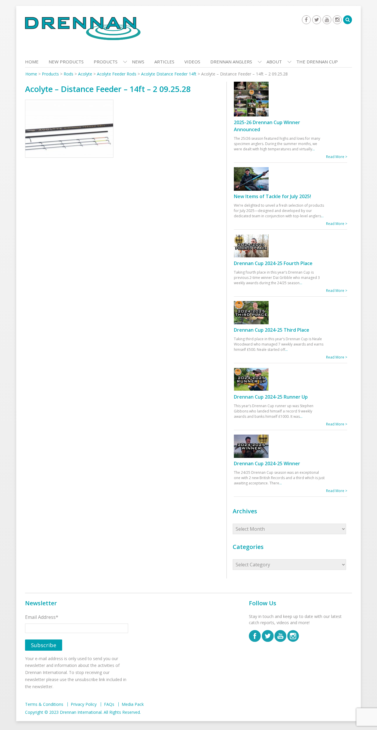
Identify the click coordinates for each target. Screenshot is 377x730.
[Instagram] (337, 19)
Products (106, 62)
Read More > (336, 156)
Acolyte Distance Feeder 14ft (168, 74)
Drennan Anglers (231, 62)
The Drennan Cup (317, 62)
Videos (192, 62)
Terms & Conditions (44, 704)
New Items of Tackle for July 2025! (272, 196)
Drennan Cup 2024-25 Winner (267, 463)
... (313, 149)
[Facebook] (306, 19)
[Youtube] (327, 19)
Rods (68, 74)
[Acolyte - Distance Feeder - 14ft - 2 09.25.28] (69, 130)
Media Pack (133, 704)
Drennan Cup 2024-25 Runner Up (271, 397)
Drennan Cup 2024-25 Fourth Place (273, 263)
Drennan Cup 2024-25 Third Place (271, 330)
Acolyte (85, 74)
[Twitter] (316, 19)
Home (32, 62)
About (274, 62)
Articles (164, 62)
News (138, 62)
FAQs (109, 704)
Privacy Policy (84, 704)
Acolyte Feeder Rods (116, 74)
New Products (66, 62)
